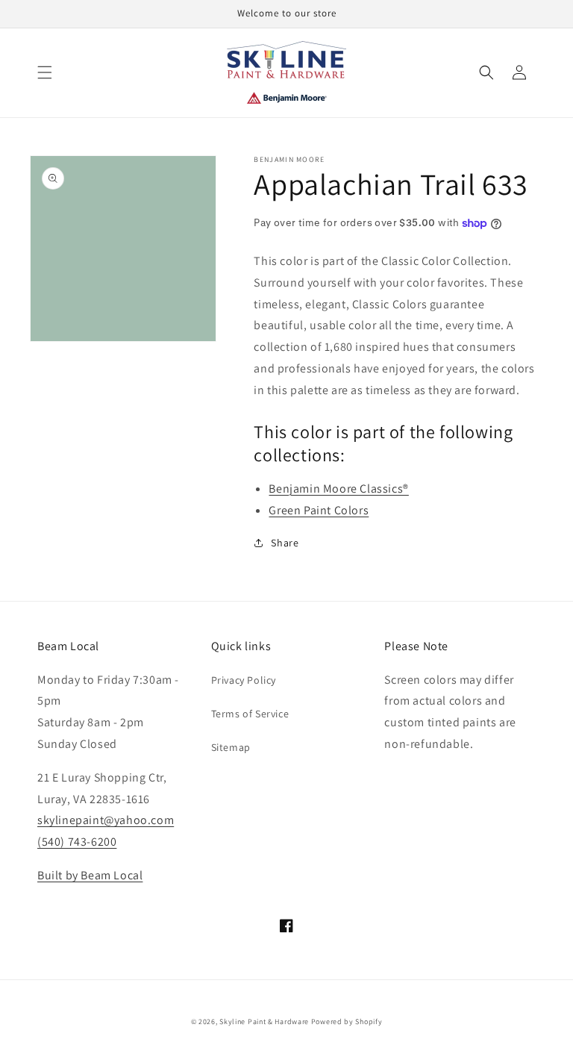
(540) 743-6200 (76, 841)
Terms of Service (250, 713)
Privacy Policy (243, 680)
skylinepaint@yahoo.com (105, 820)
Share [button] (284, 542)
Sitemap (231, 747)
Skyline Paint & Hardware (264, 1021)
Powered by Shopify (347, 1021)
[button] (44, 72)
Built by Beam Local (90, 875)
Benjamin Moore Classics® (338, 488)
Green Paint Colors (319, 510)
